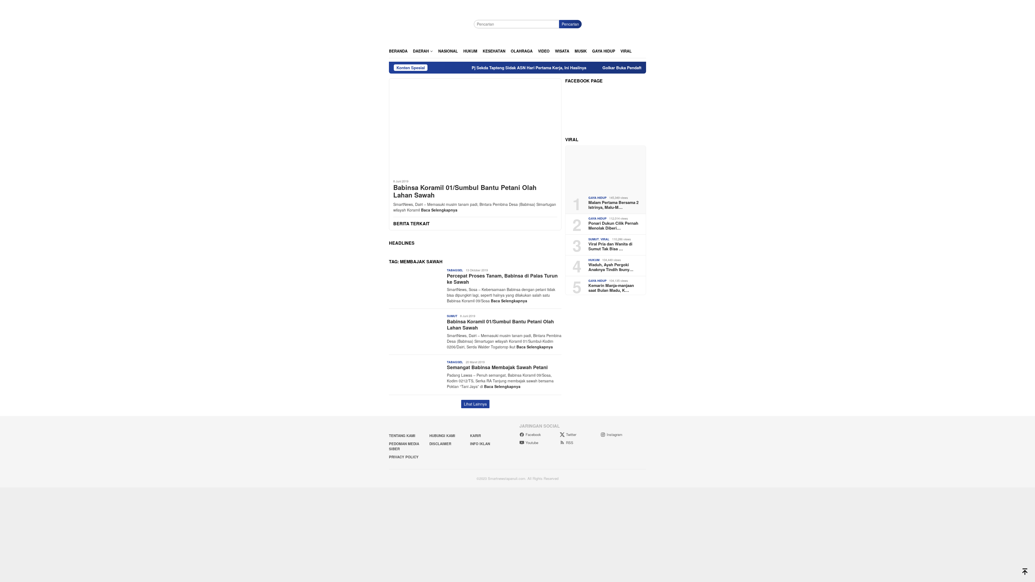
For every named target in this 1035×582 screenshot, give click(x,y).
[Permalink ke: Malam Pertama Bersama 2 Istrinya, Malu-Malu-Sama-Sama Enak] (605, 169)
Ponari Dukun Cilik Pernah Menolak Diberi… (613, 225)
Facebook (533, 434)
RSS (569, 442)
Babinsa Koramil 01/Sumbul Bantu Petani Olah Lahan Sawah (465, 191)
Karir (475, 435)
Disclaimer (440, 443)
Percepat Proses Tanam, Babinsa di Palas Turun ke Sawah (502, 278)
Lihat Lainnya (475, 404)
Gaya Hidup (597, 198)
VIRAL (605, 239)
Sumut (452, 316)
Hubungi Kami (442, 435)
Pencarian (570, 24)
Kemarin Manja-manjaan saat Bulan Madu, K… (611, 288)
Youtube (532, 442)
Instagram (614, 434)
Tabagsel (455, 270)
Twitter (571, 434)
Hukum (593, 260)
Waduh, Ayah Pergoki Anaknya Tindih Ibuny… (610, 267)
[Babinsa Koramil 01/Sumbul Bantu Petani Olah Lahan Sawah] (475, 126)
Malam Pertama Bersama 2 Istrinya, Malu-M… (613, 205)
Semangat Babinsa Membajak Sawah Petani (497, 367)
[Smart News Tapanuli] (429, 23)
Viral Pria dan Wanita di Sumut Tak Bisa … (610, 246)
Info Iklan (480, 443)
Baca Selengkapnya (439, 210)
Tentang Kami (402, 435)
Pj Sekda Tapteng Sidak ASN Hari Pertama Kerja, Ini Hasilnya (505, 67)
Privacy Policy (404, 456)
